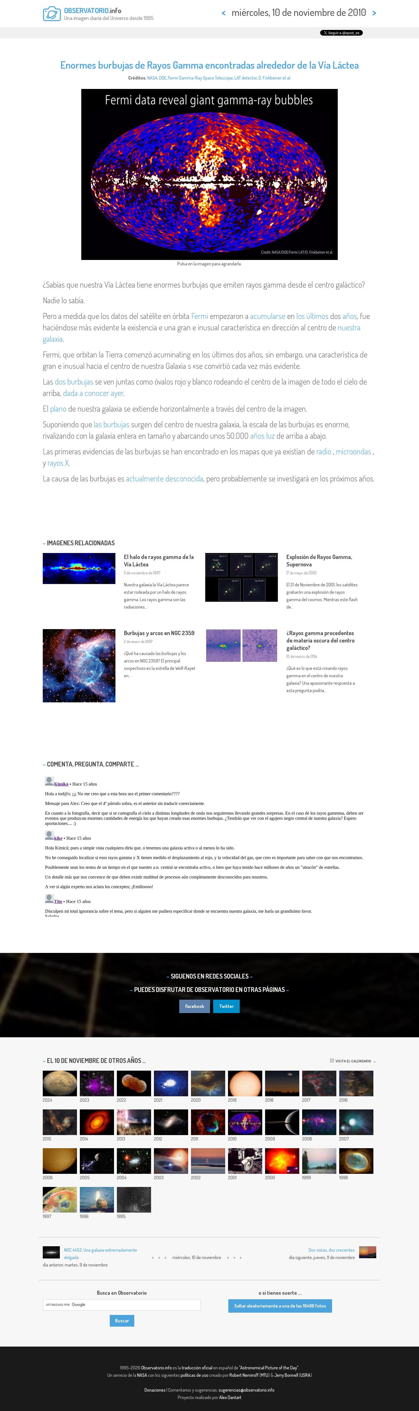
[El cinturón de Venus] (319, 1161)
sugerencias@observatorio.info (246, 1390)
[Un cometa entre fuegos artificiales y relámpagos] (134, 1122)
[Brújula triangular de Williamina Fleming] (319, 1083)
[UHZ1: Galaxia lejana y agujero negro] (97, 1083)
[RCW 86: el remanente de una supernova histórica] (208, 1122)
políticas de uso (194, 1375)
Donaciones (155, 1390)
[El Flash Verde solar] (208, 1161)
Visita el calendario (352, 1061)
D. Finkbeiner (270, 78)
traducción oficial (197, 1368)
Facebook (194, 1006)
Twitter (226, 1006)
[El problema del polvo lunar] (245, 1161)
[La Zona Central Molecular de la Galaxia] (319, 1122)
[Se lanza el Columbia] (97, 1200)
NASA (152, 78)
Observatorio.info (156, 1368)
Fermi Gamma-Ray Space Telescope (200, 78)
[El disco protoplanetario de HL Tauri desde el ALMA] (97, 1122)
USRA (305, 1375)
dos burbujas (74, 381)
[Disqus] (209, 845)
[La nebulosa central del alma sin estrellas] (208, 1083)
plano (58, 408)
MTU (264, 1375)
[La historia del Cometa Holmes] (356, 1122)
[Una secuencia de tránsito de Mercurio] (245, 1083)
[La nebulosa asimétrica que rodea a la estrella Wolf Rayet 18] (134, 1083)
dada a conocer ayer (93, 393)
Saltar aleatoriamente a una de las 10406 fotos (280, 1306)
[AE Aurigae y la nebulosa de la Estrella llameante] (60, 1122)
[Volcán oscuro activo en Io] (60, 1200)
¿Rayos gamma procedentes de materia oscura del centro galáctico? (320, 640)
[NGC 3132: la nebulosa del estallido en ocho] (356, 1161)
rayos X (58, 463)
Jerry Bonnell (286, 1375)
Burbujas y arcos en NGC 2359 (159, 633)
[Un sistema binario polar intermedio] (171, 1161)
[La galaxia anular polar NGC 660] (171, 1122)
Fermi (199, 316)
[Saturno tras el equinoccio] (282, 1122)
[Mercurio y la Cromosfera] (60, 1161)
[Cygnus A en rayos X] (282, 1161)
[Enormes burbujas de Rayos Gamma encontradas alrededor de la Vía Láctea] (245, 1122)
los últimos (312, 316)
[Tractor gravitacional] (97, 1161)
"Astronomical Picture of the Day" (268, 1368)
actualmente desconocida (164, 478)
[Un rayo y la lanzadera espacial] (134, 1200)
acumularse (267, 316)
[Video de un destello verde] (171, 1083)
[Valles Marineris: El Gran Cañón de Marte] (60, 1083)
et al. (286, 78)
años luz (262, 435)
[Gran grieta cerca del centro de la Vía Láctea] (356, 1083)
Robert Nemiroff (244, 1375)
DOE (162, 78)
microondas (353, 451)
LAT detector (246, 78)
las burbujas (111, 424)
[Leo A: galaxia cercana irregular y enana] (134, 1161)
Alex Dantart (230, 1397)
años (350, 316)
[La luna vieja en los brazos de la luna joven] (282, 1083)
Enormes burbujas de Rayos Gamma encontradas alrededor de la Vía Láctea (209, 64)
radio (323, 451)
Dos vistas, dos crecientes (332, 1250)
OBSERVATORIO (86, 10)
